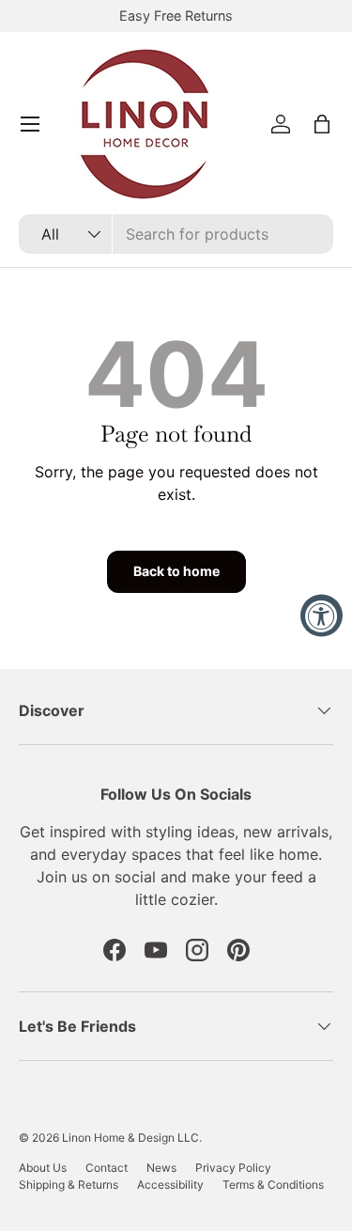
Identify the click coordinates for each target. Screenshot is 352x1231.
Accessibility (170, 1184)
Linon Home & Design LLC (130, 1137)
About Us (43, 1168)
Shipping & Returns (68, 1184)
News (161, 1168)
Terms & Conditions (273, 1184)
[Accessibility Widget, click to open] (321, 616)
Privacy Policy (233, 1168)
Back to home (176, 571)
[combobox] (176, 234)
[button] (322, 124)
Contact (106, 1168)
